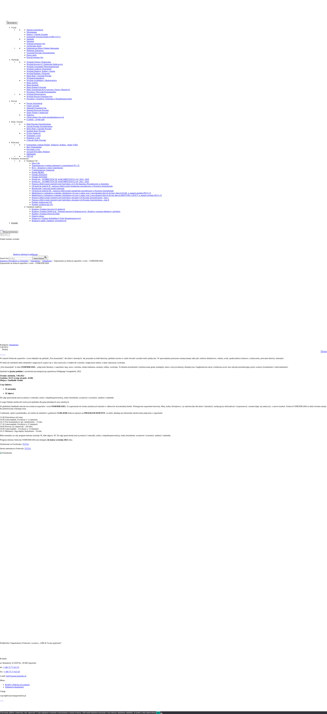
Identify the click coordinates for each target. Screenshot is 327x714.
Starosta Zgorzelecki (35, 30)
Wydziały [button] (15, 60)
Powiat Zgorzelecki (34, 103)
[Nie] (161, 713)
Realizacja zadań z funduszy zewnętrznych (49, 221)
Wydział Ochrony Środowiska (39, 62)
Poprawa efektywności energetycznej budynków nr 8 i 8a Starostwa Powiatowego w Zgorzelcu (70, 184)
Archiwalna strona (34, 46)
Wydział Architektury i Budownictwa (42, 80)
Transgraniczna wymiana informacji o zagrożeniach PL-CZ (55, 165)
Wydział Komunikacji (35, 78)
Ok (158, 713)
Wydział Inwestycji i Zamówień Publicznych (45, 64)
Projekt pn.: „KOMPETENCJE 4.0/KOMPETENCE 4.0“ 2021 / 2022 (60, 181)
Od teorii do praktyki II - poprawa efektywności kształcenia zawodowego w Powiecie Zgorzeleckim (72, 186)
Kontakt (14, 223)
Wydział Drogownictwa (36, 94)
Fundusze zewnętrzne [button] (20, 158)
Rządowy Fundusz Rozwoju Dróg (46, 214)
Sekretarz (30, 41)
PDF (325, 352)
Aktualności (14, 345)
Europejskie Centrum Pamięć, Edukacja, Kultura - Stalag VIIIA (52, 145)
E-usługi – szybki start (35, 119)
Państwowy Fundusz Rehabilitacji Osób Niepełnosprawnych (56, 218)
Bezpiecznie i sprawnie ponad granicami (48, 188)
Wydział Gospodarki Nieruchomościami (43, 67)
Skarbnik (30, 39)
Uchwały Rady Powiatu (36, 140)
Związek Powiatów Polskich (38, 152)
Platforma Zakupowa (35, 50)
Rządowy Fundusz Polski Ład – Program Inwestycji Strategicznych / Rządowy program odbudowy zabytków (76, 211)
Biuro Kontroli (32, 85)
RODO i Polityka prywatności (17, 685)
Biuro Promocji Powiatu (36, 87)
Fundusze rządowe (34, 207)
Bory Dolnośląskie (34, 147)
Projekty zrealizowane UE (42, 204)
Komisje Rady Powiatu (36, 131)
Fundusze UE (32, 161)
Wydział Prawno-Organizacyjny (39, 96)
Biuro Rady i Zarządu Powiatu (39, 76)
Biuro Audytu (32, 83)
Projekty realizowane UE (42, 202)
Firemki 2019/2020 (39, 177)
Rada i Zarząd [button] (17, 122)
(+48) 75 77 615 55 (11, 667)
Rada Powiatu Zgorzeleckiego (39, 124)
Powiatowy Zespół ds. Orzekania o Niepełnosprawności (49, 99)
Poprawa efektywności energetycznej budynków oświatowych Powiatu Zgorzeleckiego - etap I (70, 198)
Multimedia (31, 154)
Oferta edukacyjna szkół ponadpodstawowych (45, 117)
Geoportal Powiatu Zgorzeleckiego (41, 53)
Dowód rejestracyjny (35, 57)
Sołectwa (30, 115)
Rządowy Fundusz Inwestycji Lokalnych (48, 209)
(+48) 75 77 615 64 (12, 672)
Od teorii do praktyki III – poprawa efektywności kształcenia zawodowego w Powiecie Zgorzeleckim (73, 191)
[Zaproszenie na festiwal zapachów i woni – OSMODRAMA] (1, 354)
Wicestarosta (32, 32)
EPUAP (30, 156)
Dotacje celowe (38, 216)
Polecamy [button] (15, 142)
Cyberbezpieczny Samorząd (43, 170)
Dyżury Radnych (33, 133)
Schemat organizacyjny (36, 44)
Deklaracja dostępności (14, 687)
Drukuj (5, 349)
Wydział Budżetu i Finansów (38, 73)
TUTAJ (25, 444)
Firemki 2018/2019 (39, 175)
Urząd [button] (13, 27)
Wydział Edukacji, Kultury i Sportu (41, 71)
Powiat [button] (14, 101)
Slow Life (36, 163)
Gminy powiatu (33, 106)
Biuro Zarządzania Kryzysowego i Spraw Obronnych (48, 90)
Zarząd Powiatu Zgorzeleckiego (39, 126)
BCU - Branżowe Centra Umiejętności (47, 168)
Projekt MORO (38, 172)
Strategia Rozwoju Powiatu (38, 110)
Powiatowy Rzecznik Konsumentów (41, 92)
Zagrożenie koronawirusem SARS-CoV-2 (44, 37)
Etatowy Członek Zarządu (37, 34)
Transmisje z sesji (34, 135)
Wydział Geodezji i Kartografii (39, 69)
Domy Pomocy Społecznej (37, 113)
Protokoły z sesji (33, 138)
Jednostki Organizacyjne (36, 108)
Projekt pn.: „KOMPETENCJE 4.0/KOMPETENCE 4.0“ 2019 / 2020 (60, 179)
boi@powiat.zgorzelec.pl (16, 676)
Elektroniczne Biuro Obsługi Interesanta (43, 48)
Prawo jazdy (32, 55)
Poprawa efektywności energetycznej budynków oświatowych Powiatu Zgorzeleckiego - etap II (70, 200)
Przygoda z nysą (33, 149)
